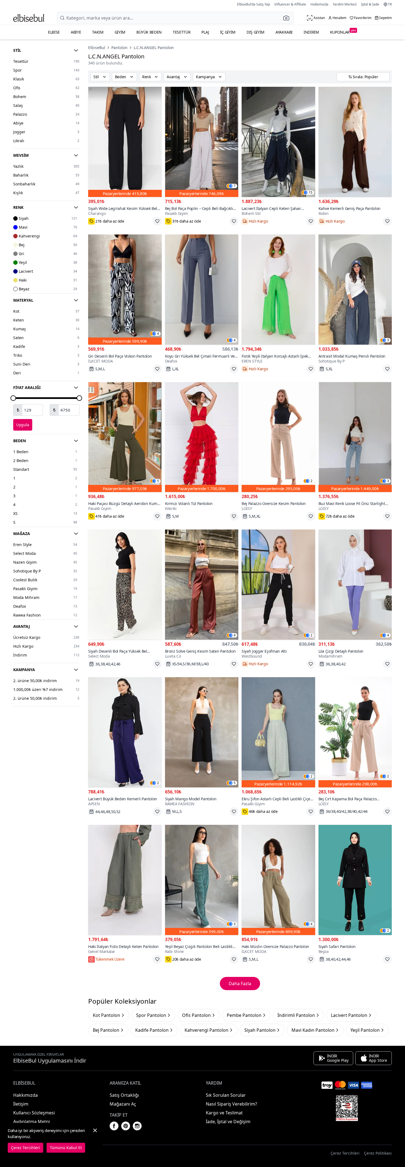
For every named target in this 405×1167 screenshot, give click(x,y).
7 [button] (235, 186)
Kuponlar (343, 31)
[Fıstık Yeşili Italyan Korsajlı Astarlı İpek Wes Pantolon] (278, 289)
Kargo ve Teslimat (224, 1113)
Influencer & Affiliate (290, 4)
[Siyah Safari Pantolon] (355, 880)
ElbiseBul (96, 47)
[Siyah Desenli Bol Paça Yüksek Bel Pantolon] (125, 585)
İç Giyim (228, 32)
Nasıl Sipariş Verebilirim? (231, 1104)
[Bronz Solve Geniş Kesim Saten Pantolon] (202, 585)
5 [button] (158, 481)
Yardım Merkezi (345, 4)
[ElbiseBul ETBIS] (347, 1108)
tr (390, 4)
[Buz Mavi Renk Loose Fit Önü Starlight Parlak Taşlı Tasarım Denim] (355, 437)
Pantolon (119, 47)
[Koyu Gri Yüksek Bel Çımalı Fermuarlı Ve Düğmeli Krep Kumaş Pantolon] (202, 289)
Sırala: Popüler (365, 76)
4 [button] (158, 333)
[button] (288, 17)
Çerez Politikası (378, 1153)
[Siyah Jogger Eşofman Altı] (278, 585)
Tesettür (181, 32)
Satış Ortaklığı (124, 1095)
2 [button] (311, 481)
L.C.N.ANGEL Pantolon (154, 47)
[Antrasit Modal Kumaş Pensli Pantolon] (355, 289)
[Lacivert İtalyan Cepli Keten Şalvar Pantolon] (278, 142)
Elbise (54, 32)
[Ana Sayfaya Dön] (28, 18)
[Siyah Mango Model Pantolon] (202, 732)
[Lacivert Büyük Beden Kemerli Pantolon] (125, 732)
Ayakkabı (284, 32)
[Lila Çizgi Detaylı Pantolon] (355, 585)
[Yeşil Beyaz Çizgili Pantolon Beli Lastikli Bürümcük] (202, 880)
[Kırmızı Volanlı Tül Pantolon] (202, 437)
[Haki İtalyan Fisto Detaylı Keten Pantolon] (125, 880)
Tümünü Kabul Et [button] (66, 1147)
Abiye (76, 32)
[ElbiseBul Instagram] (137, 1126)
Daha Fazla (240, 983)
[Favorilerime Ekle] (157, 221)
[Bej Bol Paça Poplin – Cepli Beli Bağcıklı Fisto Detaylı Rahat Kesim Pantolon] (202, 142)
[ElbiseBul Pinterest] (125, 1126)
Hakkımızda (319, 4)
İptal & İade (370, 4)
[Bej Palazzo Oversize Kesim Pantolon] (278, 437)
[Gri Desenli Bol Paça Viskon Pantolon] (125, 289)
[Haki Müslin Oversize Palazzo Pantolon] (278, 880)
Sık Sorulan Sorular (226, 1095)
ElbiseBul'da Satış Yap (253, 4)
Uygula (22, 424)
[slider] (13, 398)
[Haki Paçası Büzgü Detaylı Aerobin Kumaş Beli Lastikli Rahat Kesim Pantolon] (125, 437)
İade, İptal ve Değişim (228, 1122)
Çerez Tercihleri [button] (345, 1153)
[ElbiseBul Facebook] (114, 1126)
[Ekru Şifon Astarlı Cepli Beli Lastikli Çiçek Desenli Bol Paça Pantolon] (278, 732)
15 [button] (310, 192)
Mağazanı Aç (123, 1104)
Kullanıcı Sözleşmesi (34, 1113)
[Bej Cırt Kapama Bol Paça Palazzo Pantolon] (355, 732)
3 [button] (388, 340)
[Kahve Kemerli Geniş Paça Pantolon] (355, 142)
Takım (97, 32)
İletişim (20, 1104)
